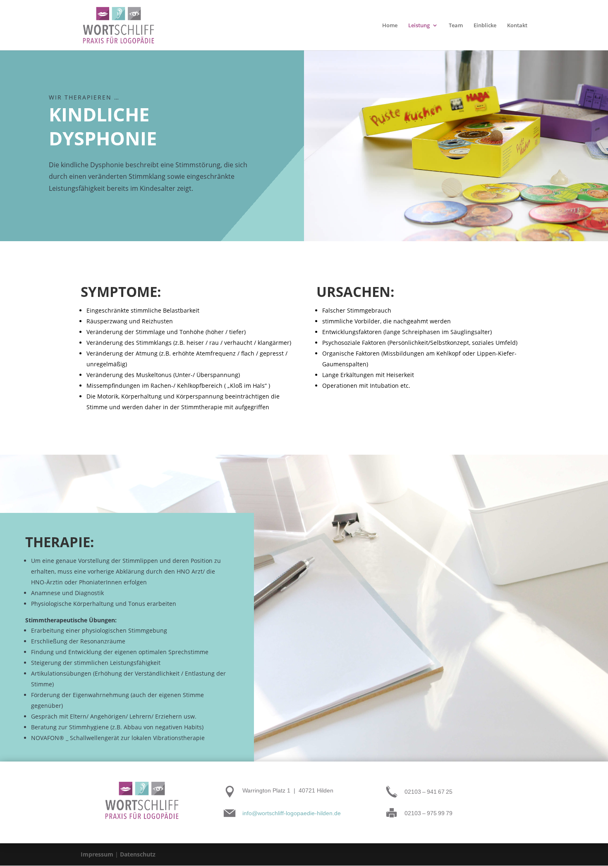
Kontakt (517, 25)
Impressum (97, 854)
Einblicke (485, 25)
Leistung (419, 25)
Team (456, 25)
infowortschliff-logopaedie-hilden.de (291, 813)
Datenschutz (138, 854)
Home (389, 25)
